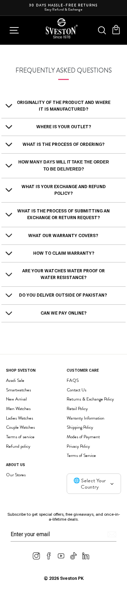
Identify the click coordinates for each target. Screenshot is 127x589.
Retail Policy (77, 408)
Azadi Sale (15, 380)
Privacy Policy (78, 446)
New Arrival (16, 399)
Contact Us (76, 389)
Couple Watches (20, 427)
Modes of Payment (83, 436)
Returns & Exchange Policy (90, 399)
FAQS (73, 380)
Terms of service (20, 436)
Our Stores (16, 474)
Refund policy (18, 446)
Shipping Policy (80, 427)
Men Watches (18, 408)
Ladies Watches (19, 418)
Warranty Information (85, 418)
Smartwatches (18, 389)
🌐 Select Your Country (89, 484)
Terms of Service (81, 455)
